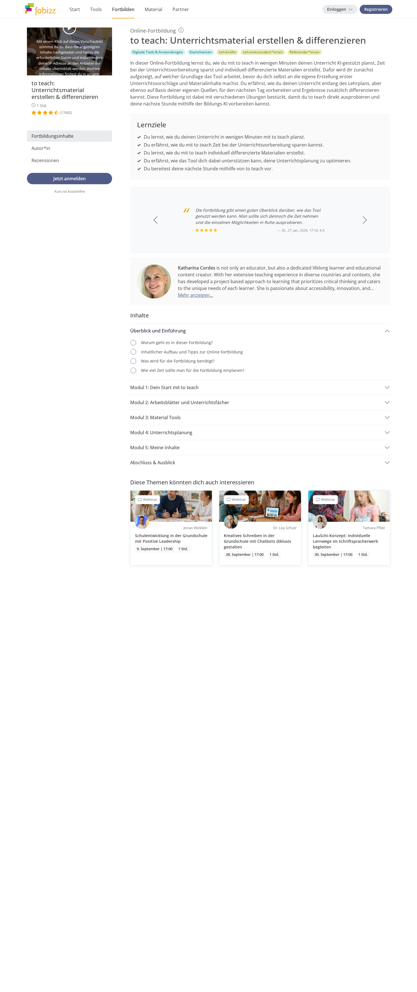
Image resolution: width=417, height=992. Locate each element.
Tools (96, 9)
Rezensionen (45, 160)
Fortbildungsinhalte (52, 136)
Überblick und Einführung (158, 331)
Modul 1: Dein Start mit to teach (164, 387)
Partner (180, 9)
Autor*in (40, 148)
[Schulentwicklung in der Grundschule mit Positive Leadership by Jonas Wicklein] (171, 528)
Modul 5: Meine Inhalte (155, 447)
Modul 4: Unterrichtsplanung (161, 432)
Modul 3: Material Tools (155, 417)
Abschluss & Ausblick (152, 462)
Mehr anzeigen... (195, 295)
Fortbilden (123, 9)
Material (153, 9)
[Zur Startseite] (40, 9)
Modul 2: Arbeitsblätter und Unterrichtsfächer (179, 402)
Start (75, 9)
